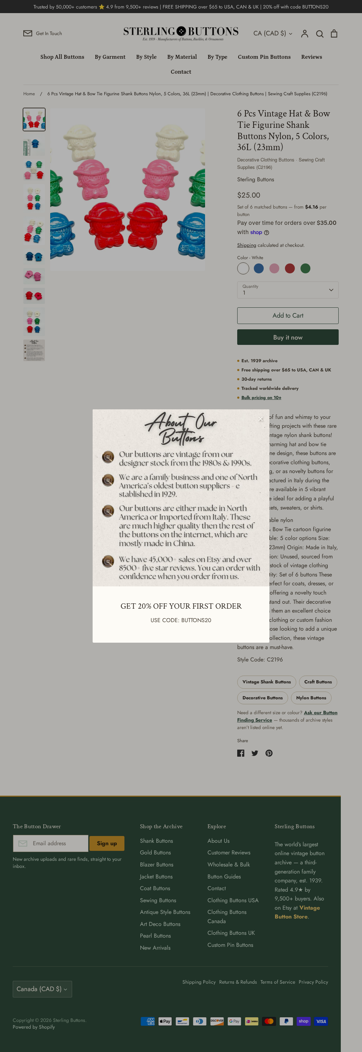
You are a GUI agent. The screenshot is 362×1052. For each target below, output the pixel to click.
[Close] (260, 418)
